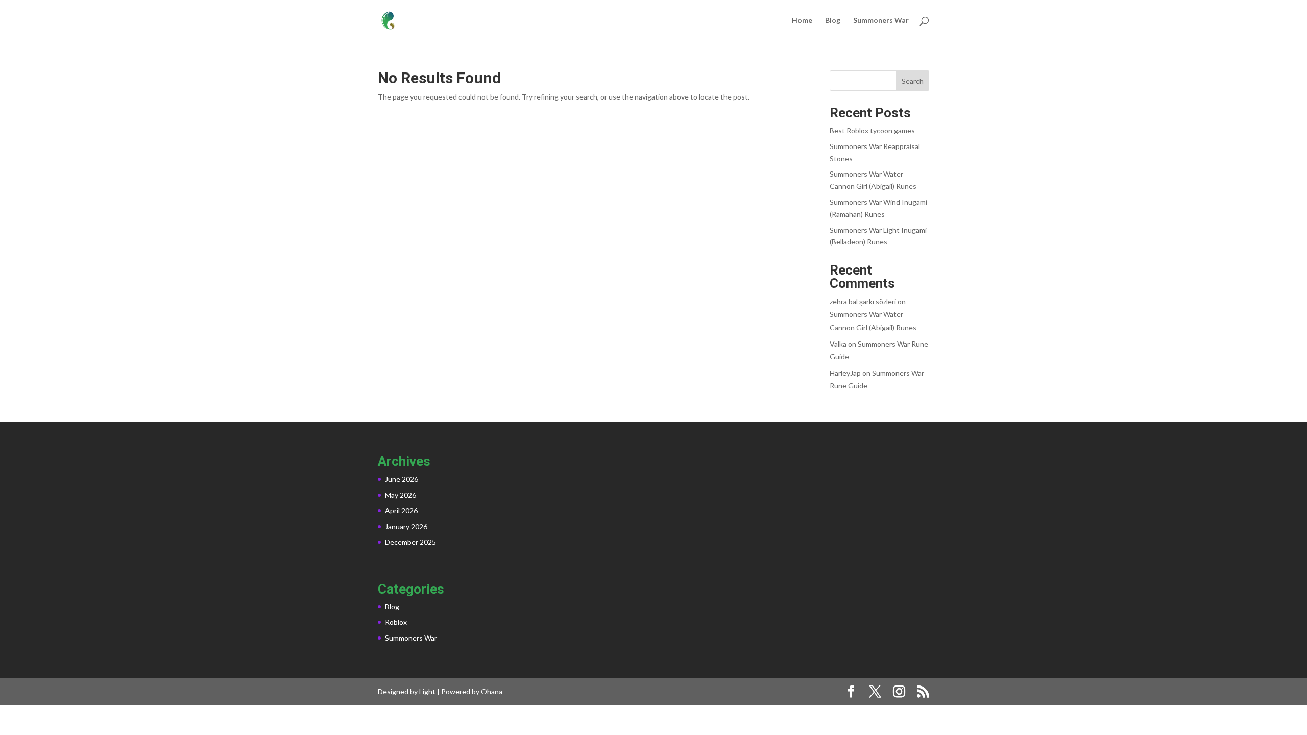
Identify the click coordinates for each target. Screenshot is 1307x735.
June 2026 (401, 479)
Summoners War (881, 20)
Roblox (396, 622)
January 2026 (406, 526)
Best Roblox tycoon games (872, 130)
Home (802, 20)
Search (913, 81)
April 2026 (401, 510)
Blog (832, 20)
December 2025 (410, 541)
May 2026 (400, 495)
